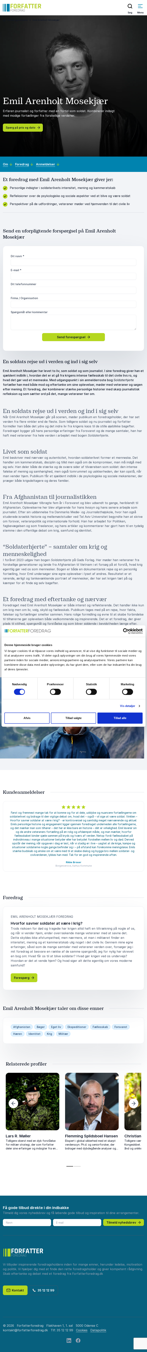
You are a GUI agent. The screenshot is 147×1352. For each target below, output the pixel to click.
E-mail (16, 270)
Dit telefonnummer (23, 284)
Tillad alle (120, 718)
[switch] (55, 692)
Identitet (34, 1033)
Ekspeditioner (77, 1027)
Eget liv (56, 1027)
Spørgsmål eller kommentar (29, 312)
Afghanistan (21, 1027)
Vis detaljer (127, 706)
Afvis (27, 718)
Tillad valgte (73, 718)
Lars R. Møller (18, 1136)
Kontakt (17, 1290)
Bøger (41, 1027)
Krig (49, 1033)
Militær (63, 1033)
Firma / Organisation (24, 298)
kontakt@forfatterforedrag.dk (25, 1330)
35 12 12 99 (45, 1290)
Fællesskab (100, 1027)
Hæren (17, 1033)
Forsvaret (120, 1027)
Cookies (81, 1330)
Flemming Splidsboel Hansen (91, 1136)
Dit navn (17, 256)
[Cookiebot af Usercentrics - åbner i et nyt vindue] (126, 631)
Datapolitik (98, 1330)
